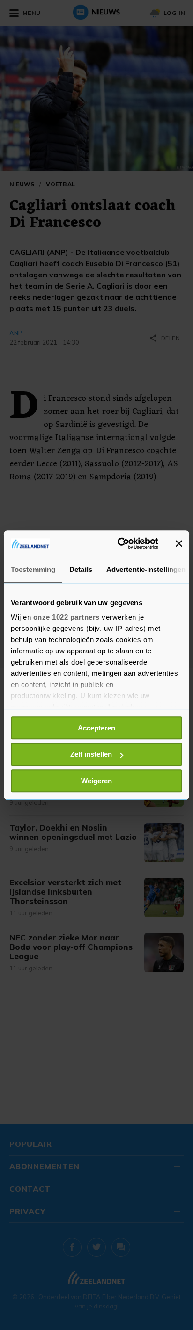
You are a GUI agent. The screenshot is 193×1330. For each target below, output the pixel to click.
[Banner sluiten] (179, 543)
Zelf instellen (91, 754)
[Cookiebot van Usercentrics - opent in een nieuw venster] (119, 543)
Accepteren (96, 728)
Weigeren (96, 781)
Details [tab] (80, 569)
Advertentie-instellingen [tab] (146, 569)
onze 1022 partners (66, 617)
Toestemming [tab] (33, 569)
